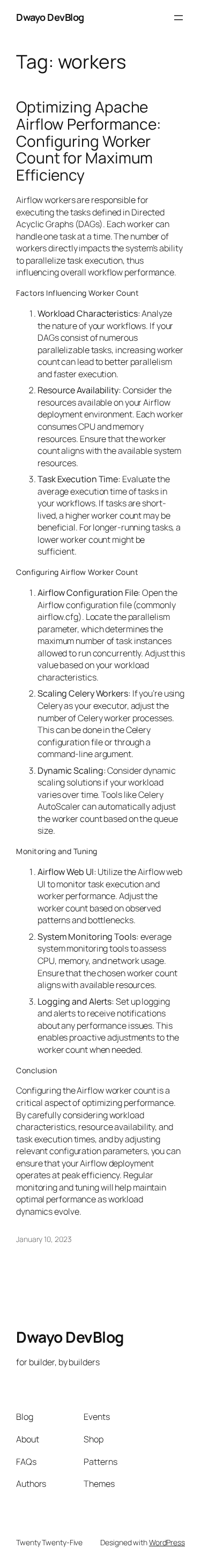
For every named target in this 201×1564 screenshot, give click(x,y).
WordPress (167, 1542)
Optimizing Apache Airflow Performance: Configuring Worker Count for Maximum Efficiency (88, 141)
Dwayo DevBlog (50, 17)
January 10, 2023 (43, 1239)
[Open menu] (178, 17)
